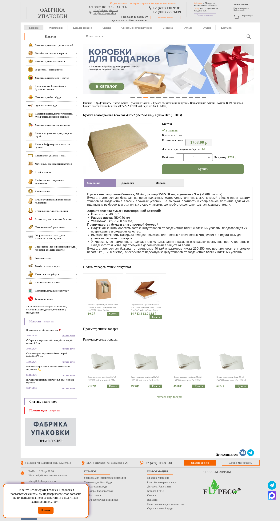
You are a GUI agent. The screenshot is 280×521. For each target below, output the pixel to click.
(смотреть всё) (48, 322)
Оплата (188, 27)
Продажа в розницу (134, 16)
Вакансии (152, 499)
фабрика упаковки (52, 13)
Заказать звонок (165, 18)
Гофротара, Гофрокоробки (99, 491)
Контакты (226, 27)
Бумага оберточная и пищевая (170, 103)
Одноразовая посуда (95, 486)
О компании (55, 27)
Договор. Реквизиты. (159, 486)
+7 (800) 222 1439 (167, 12)
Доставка (168, 27)
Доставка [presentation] (128, 182)
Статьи (207, 27)
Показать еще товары (168, 396)
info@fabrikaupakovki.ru (105, 13)
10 (191, 97)
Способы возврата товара (161, 482)
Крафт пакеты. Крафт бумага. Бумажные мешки (122, 103)
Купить (203, 169)
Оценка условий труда (160, 508)
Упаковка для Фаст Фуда (98, 482)
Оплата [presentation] (161, 182)
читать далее (68, 335)
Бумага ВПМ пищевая (230, 103)
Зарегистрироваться (241, 8)
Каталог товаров (82, 27)
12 (204, 97)
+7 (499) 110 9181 (167, 8)
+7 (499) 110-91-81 (158, 463)
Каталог (50, 36)
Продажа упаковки (158, 477)
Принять (45, 510)
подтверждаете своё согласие (62, 493)
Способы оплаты (217, 472)
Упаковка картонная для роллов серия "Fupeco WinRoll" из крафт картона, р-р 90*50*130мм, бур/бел (103, 307)
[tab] (100, 183)
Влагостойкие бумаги (202, 103)
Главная (33, 27)
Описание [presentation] (93, 182)
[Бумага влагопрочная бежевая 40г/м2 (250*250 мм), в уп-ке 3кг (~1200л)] (117, 173)
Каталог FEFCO (156, 491)
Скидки (106, 27)
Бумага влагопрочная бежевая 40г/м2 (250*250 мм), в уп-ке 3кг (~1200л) (125, 106)
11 (197, 97)
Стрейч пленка (92, 495)
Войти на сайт (239, 10)
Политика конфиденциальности (165, 504)
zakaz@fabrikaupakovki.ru (106, 10)
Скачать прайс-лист (43, 401)
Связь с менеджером (205, 15)
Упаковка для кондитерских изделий (105, 477)
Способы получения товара (136, 27)
